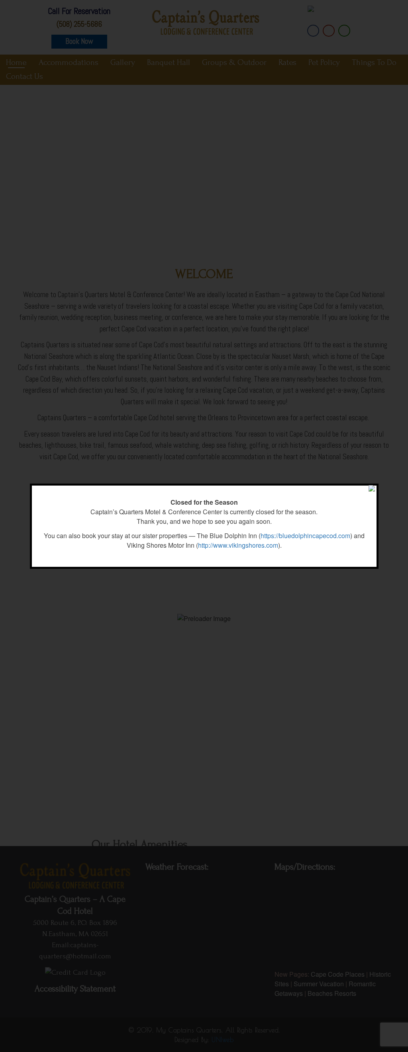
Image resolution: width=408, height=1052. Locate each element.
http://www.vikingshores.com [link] (238, 545)
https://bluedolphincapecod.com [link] (305, 535)
